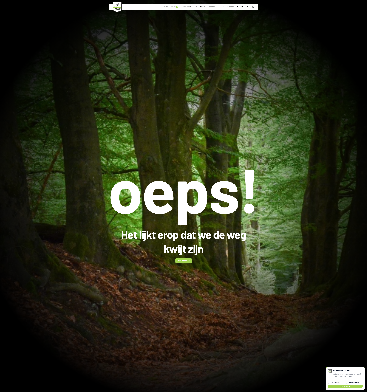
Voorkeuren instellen (354, 382)
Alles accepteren (345, 386)
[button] (183, 260)
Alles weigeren (336, 382)
